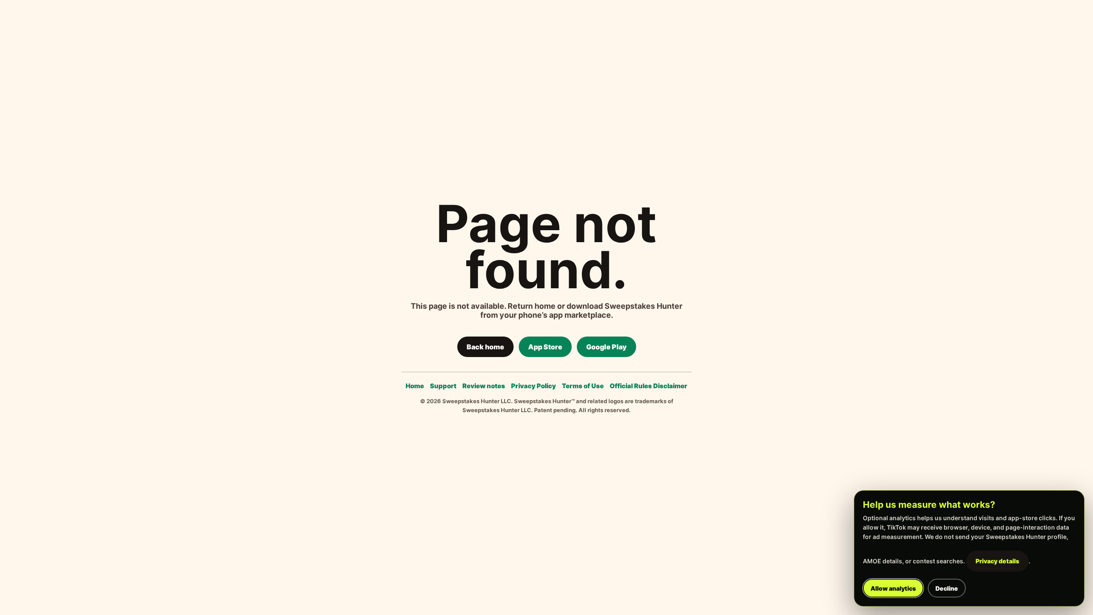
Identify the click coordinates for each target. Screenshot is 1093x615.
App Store (545, 347)
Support (443, 386)
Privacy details (997, 561)
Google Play (606, 347)
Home (415, 386)
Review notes (483, 386)
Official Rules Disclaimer (648, 386)
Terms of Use (583, 386)
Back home (485, 347)
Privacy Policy (533, 386)
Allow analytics (893, 588)
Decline (946, 588)
